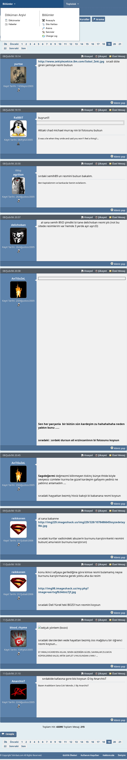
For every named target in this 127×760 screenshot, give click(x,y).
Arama (49, 28)
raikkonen (18, 518)
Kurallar (85, 19)
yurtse (18, 64)
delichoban (18, 225)
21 (120, 44)
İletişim (122, 755)
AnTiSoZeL (18, 278)
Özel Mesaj (118, 56)
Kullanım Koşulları (90, 755)
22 (5, 48)
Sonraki (14, 48)
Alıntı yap (119, 103)
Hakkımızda (108, 755)
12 (70, 44)
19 (109, 44)
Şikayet (102, 56)
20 (114, 44)
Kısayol (88, 56)
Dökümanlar (14, 20)
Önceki (14, 44)
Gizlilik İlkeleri (70, 755)
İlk (5, 44)
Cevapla (10, 734)
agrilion (18, 174)
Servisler (50, 31)
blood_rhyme (18, 627)
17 (98, 44)
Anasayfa (50, 20)
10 (60, 44)
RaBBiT (18, 117)
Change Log (51, 35)
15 (87, 44)
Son (23, 48)
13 (76, 44)
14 (81, 44)
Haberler (13, 24)
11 (65, 44)
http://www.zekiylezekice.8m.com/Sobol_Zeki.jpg (71, 61)
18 (103, 44)
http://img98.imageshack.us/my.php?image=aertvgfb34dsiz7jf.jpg (63, 590)
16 (92, 44)
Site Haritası (52, 24)
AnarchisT (18, 681)
